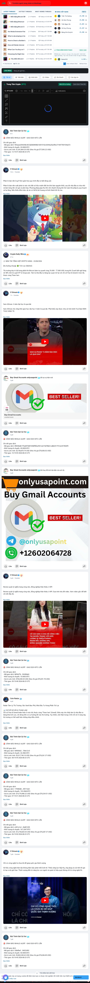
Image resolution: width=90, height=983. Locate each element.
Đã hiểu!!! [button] (78, 977)
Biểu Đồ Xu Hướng (64, 84)
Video (47, 77)
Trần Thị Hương (66, 16)
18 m (11, 172)
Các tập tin (74, 77)
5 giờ (11, 778)
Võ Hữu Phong (66, 20)
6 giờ (11, 816)
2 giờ (11, 380)
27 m (11, 257)
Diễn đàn (17, 63)
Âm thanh (59, 77)
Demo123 (64, 59)
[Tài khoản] (86, 3)
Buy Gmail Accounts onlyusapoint (23, 378)
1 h (11, 295)
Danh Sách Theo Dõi (79, 84)
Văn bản (21, 77)
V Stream (14, 169)
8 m (11, 133)
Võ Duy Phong (66, 28)
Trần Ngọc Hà (65, 24)
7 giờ (11, 854)
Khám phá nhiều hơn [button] (9, 978)
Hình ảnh (34, 77)
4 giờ (11, 701)
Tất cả (8, 77)
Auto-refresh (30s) (72, 63)
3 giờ (11, 663)
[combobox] (28, 3)
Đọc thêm (6, 155)
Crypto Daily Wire (17, 254)
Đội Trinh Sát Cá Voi (18, 131)
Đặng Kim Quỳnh (67, 32)
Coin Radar (14, 698)
